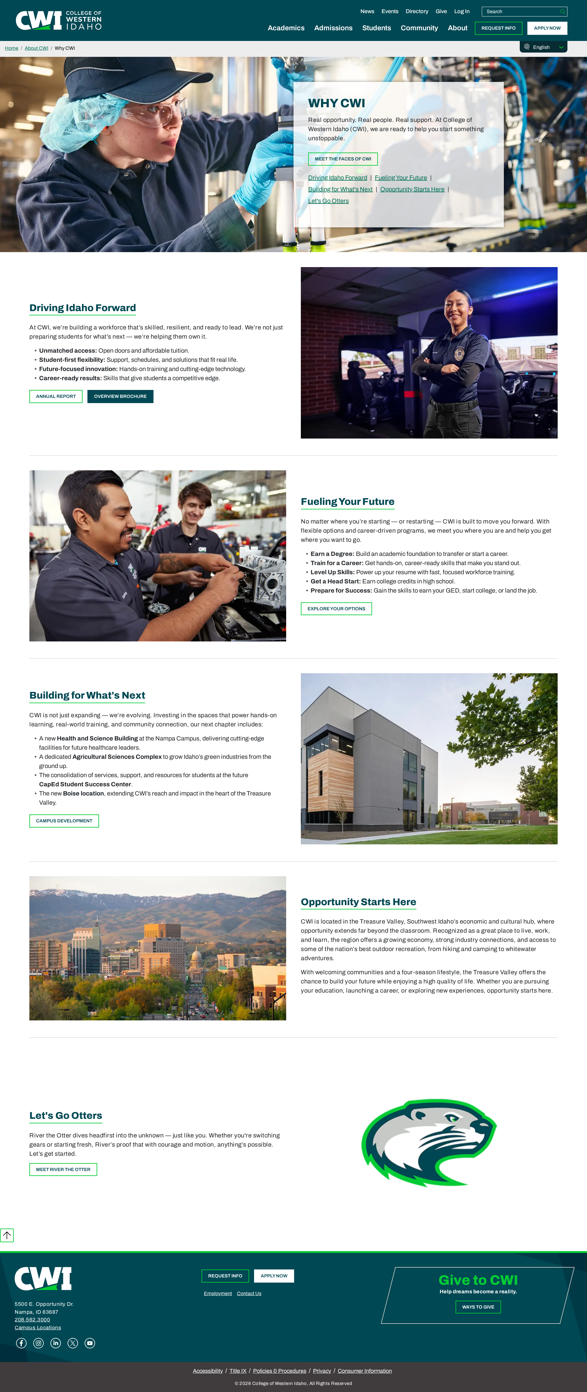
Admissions (333, 28)
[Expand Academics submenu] (286, 35)
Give (441, 11)
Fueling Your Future (401, 177)
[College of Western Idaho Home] (59, 20)
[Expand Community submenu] (419, 35)
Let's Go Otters (328, 200)
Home (11, 48)
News (367, 11)
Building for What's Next (340, 189)
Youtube (90, 1343)
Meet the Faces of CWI (343, 158)
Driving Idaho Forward (337, 177)
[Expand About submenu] (457, 35)
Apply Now (547, 28)
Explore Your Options (336, 608)
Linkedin (55, 1343)
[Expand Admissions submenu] (333, 35)
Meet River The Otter (63, 1169)
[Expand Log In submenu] (462, 17)
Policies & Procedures (279, 1371)
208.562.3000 (32, 1320)
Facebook (21, 1343)
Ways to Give (478, 1307)
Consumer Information (365, 1371)
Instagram (38, 1343)
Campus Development (64, 820)
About (457, 28)
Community (419, 28)
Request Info (499, 28)
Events (390, 11)
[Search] (563, 12)
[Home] (43, 1278)
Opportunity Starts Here (412, 189)
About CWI (36, 48)
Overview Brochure (120, 396)
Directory (417, 11)
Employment (218, 1293)
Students (376, 28)
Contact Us (249, 1293)
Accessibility (208, 1371)
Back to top (7, 1235)
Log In (462, 11)
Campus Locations (38, 1328)
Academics (286, 28)
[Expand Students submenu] (376, 35)
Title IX (238, 1371)
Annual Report (56, 396)
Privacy (322, 1371)
